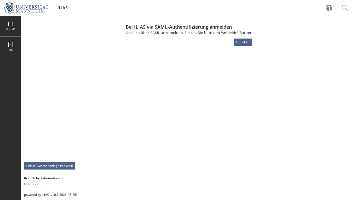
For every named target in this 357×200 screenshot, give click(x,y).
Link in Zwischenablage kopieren (49, 166)
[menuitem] (329, 8)
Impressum (32, 184)
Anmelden (242, 42)
